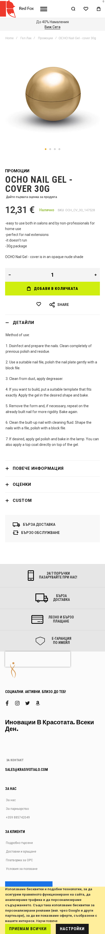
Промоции (45, 38)
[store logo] (18, 9)
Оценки (22, 484)
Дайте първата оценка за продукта (31, 197)
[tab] (52, 323)
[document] (52, 910)
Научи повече (46, 921)
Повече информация (38, 468)
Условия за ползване (21, 869)
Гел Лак (25, 38)
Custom (22, 500)
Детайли (23, 322)
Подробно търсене (19, 843)
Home (9, 38)
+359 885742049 (18, 817)
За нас (11, 800)
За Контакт (15, 760)
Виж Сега (47, 27)
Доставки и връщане (21, 851)
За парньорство (17, 809)
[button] (45, 149)
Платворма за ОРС (19, 860)
